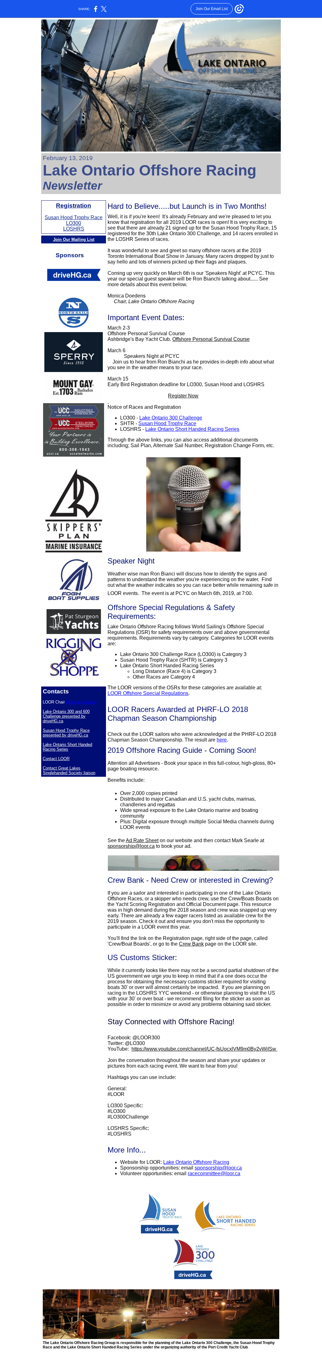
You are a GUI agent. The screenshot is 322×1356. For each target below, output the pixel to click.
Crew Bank (191, 944)
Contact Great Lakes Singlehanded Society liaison (69, 770)
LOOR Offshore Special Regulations (148, 693)
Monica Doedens (81, 702)
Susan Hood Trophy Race (74, 217)
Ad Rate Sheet (142, 840)
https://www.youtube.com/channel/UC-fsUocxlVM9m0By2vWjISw (204, 1049)
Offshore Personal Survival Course (211, 339)
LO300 (73, 223)
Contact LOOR (56, 758)
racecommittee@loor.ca (214, 1173)
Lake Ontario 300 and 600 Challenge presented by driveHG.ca (66, 716)
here (222, 739)
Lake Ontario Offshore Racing (196, 1162)
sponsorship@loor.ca (131, 846)
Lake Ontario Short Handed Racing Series (67, 747)
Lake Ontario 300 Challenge (170, 417)
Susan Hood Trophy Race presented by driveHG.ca (66, 732)
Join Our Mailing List (73, 239)
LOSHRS (73, 228)
